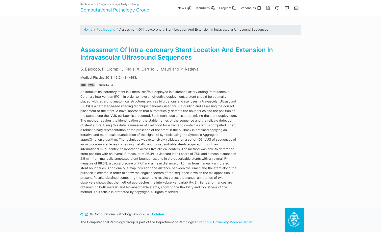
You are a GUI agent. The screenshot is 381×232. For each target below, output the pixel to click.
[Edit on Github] (86, 214)
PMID (91, 84)
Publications (106, 29)
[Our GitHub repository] (81, 214)
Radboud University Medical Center (226, 222)
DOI (83, 84)
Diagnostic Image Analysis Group (119, 4)
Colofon (158, 214)
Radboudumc (88, 4)
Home (88, 29)
